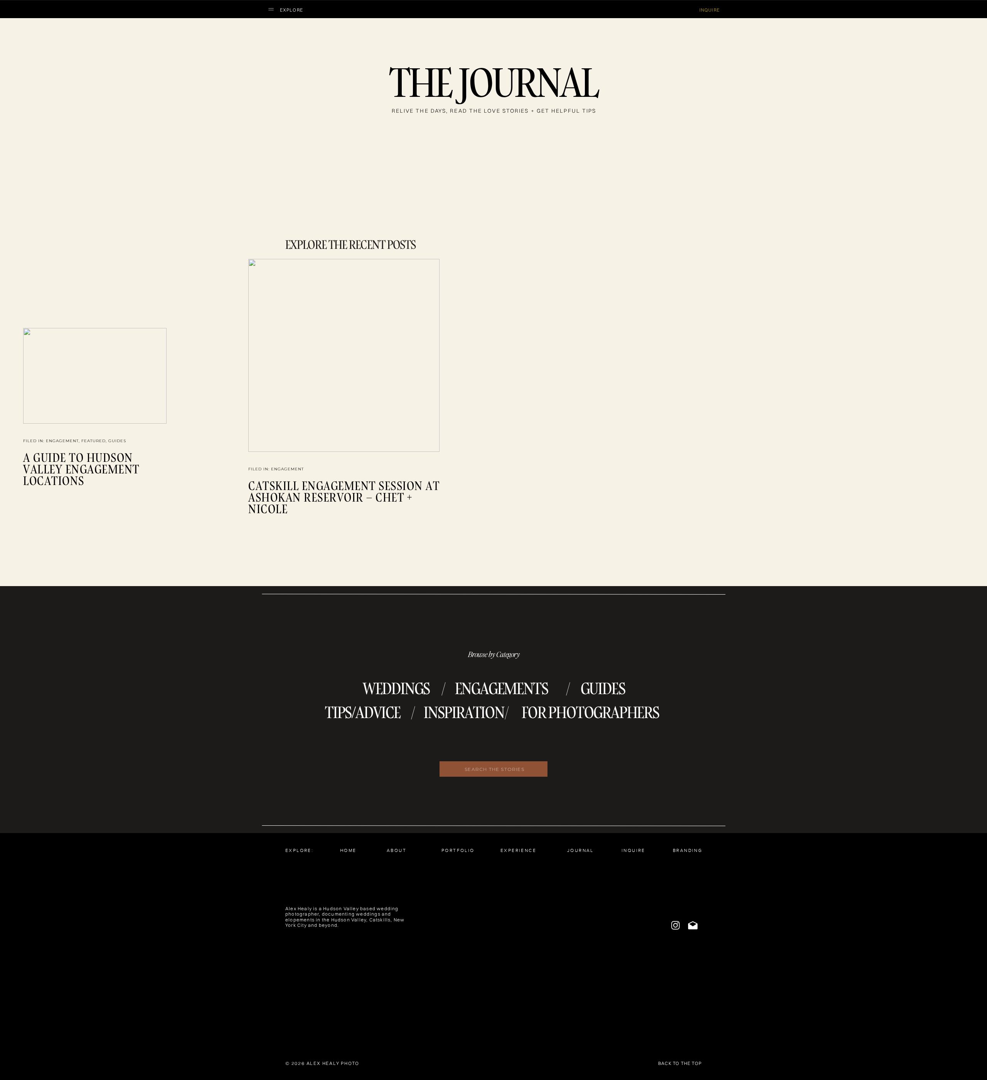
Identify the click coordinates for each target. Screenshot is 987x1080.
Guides (117, 440)
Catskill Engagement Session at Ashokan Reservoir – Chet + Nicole (344, 497)
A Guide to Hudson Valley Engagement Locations (81, 469)
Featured (93, 440)
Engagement (62, 440)
